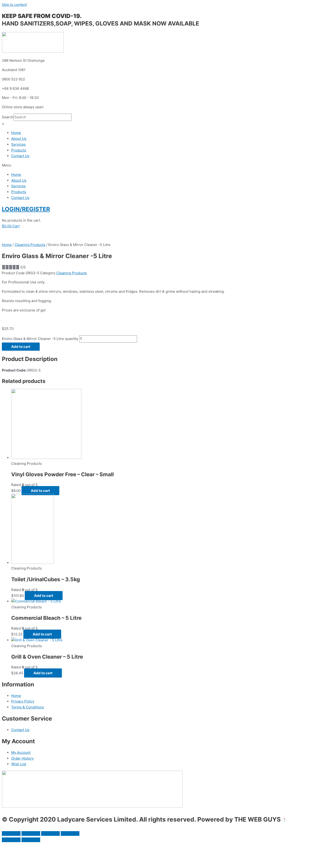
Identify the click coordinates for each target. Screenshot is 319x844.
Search (8, 117)
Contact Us (20, 156)
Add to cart (20, 346)
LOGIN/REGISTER (26, 209)
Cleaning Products (30, 244)
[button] (159, 165)
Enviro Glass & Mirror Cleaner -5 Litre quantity (40, 338)
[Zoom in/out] (70, 833)
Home (16, 132)
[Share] (30, 833)
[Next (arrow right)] (30, 839)
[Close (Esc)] (11, 833)
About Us (18, 138)
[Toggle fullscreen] (50, 833)
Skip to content (14, 4)
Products (18, 150)
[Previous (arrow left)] (11, 839)
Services (18, 144)
